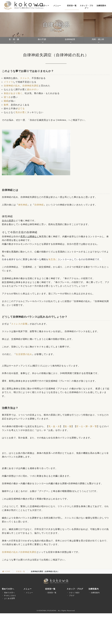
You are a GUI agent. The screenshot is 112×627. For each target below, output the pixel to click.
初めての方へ (9, 593)
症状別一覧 (20, 571)
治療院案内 (95, 593)
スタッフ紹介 (74, 593)
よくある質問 (9, 598)
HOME (7, 571)
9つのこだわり (10, 595)
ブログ (71, 595)
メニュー (29, 593)
